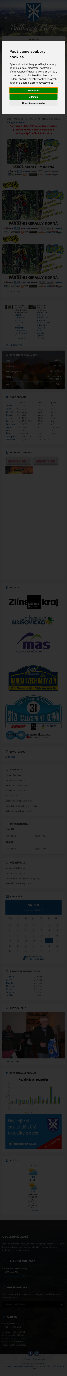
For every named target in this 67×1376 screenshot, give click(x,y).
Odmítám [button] (33, 96)
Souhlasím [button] (33, 90)
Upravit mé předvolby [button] (33, 103)
